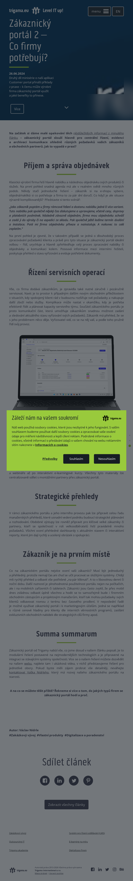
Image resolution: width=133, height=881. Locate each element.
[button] (49, 459)
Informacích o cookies (51, 445)
